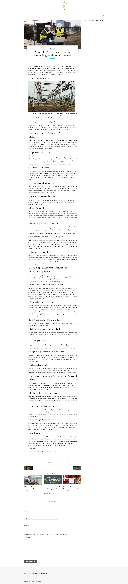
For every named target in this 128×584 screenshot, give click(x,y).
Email (26, 518)
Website (26, 525)
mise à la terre (40, 66)
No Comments (52, 462)
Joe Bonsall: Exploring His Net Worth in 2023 (42, 451)
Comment (27, 537)
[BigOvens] (64, 6)
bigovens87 (58, 61)
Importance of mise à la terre (48, 458)
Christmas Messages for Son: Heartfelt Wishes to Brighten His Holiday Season (71, 489)
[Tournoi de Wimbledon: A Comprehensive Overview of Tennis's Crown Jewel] (78, 468)
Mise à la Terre (72, 458)
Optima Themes (37, 581)
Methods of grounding (62, 458)
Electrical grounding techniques (33, 458)
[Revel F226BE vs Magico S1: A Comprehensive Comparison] (27, 468)
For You (26, 15)
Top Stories (35, 15)
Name (26, 511)
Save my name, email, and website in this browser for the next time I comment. (46, 534)
